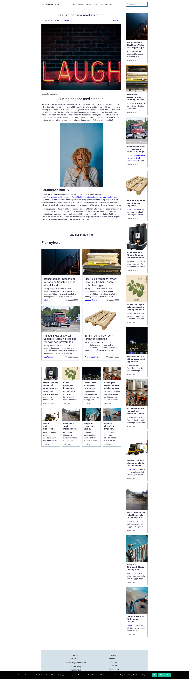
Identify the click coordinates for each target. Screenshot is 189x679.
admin (46, 300)
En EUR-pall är (132, 209)
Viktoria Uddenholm (92, 357)
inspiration (117, 20)
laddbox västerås (133, 625)
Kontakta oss (106, 4)
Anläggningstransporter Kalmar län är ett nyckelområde (136, 158)
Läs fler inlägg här (81, 234)
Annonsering (78, 4)
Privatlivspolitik (165, 675)
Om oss (88, 4)
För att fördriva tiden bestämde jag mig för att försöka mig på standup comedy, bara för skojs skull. (79, 197)
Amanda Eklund (63, 21)
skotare (132, 469)
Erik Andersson (50, 357)
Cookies (96, 4)
